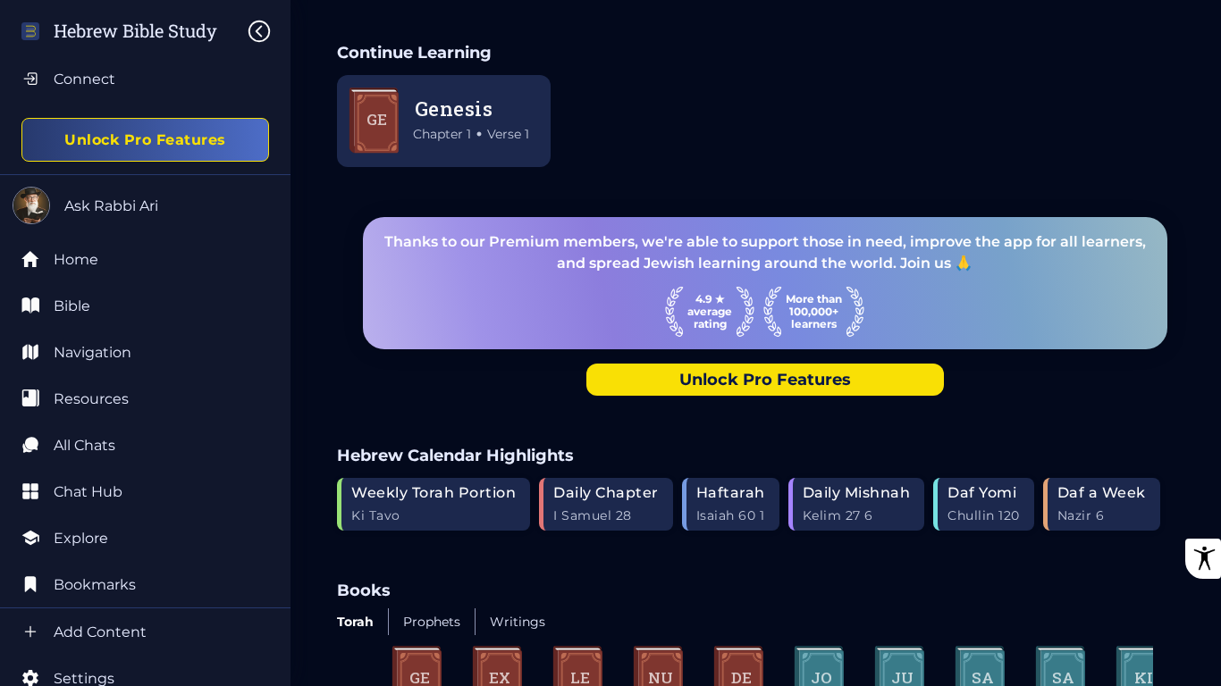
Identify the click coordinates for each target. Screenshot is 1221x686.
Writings (517, 622)
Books (364, 590)
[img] (268, 31)
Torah (355, 622)
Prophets (431, 622)
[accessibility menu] (1203, 559)
